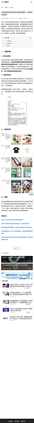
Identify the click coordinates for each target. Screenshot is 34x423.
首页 (2, 7)
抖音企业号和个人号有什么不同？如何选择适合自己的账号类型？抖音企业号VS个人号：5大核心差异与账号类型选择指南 (21, 285)
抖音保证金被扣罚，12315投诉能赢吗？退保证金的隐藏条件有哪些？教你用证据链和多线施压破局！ (21, 293)
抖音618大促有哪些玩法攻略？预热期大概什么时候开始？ (21, 309)
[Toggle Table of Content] (30, 38)
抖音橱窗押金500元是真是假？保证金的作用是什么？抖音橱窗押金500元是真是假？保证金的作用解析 (21, 301)
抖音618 (28, 312)
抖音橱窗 (28, 304)
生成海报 (5, 253)
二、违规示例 (8, 43)
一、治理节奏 (8, 41)
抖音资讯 (21, 18)
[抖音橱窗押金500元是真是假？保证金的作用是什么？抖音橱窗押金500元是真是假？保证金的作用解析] (6, 302)
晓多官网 (17, 421)
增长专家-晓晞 (4, 18)
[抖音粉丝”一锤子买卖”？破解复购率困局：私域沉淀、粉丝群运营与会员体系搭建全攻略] (6, 318)
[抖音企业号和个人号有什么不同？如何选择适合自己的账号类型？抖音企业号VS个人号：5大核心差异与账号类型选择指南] (6, 286)
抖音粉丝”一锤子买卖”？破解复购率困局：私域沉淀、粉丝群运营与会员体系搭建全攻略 (21, 318)
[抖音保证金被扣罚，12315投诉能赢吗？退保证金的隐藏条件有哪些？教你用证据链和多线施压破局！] (6, 294)
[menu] (31, 2)
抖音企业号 (27, 288)
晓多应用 (23, 421)
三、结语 (7, 46)
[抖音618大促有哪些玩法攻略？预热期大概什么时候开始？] (6, 310)
